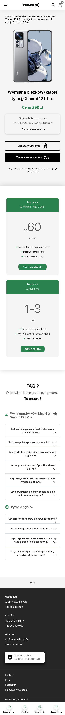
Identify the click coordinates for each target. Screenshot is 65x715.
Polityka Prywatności (16, 690)
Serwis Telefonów (15, 16)
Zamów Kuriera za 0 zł (29, 157)
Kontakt (9, 675)
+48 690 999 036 (14, 625)
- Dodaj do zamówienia (32, 129)
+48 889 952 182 (14, 607)
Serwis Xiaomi (36, 16)
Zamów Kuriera (33, 349)
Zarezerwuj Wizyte (32, 267)
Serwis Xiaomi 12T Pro (25, 169)
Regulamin (10, 685)
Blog (7, 680)
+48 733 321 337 (13, 644)
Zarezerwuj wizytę (29, 145)
